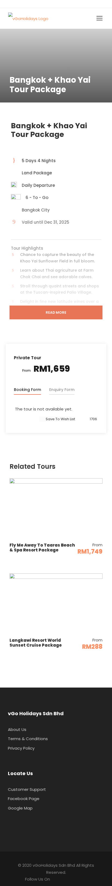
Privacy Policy (21, 748)
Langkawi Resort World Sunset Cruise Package (36, 642)
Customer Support (27, 789)
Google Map (20, 808)
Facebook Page (23, 798)
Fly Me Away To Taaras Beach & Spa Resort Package (42, 547)
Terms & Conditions (28, 738)
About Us (17, 729)
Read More (56, 312)
